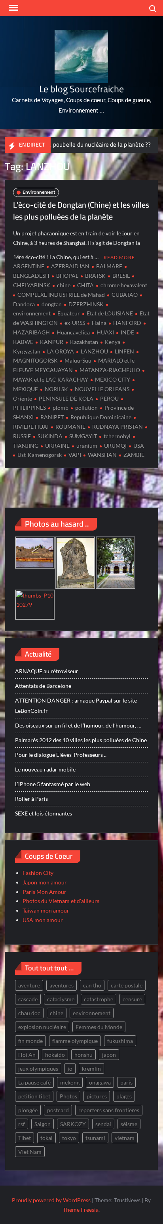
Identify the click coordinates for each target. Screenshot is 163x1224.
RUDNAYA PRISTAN (117, 426)
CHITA (85, 285)
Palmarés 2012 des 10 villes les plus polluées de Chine (81, 740)
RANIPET (52, 417)
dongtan (52, 304)
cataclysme (60, 999)
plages (124, 1096)
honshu (83, 1054)
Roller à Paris (31, 798)
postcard (58, 1110)
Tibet (24, 1137)
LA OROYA (60, 351)
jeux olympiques (38, 1068)
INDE (127, 332)
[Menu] (13, 8)
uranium (86, 445)
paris (126, 1082)
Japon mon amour (45, 882)
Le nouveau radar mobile (45, 769)
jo (70, 1068)
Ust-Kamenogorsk (39, 454)
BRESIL (121, 275)
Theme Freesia (81, 1209)
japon (109, 1054)
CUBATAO (125, 294)
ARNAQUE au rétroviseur (46, 671)
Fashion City (38, 872)
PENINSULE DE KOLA (66, 398)
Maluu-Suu (77, 360)
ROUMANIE (70, 426)
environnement (91, 1013)
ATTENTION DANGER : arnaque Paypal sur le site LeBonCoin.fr (76, 705)
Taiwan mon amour (46, 910)
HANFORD (127, 322)
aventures (61, 985)
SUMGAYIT (83, 436)
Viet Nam (30, 1151)
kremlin (91, 1068)
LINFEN (124, 351)
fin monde (30, 1040)
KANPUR (51, 341)
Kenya (112, 341)
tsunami (95, 1137)
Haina (99, 322)
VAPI (74, 454)
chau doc (29, 1013)
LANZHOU (94, 351)
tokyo (69, 1137)
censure (132, 999)
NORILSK (56, 389)
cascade (28, 999)
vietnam (125, 1137)
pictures (97, 1096)
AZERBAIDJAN (70, 266)
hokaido (55, 1054)
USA (138, 445)
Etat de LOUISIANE (110, 313)
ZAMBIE (133, 454)
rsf (21, 1124)
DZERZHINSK (86, 304)
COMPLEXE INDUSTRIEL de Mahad (61, 294)
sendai (103, 1124)
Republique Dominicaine (100, 417)
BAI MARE (109, 266)
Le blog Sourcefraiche (81, 89)
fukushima (120, 1040)
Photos (68, 1096)
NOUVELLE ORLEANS (102, 389)
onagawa (100, 1082)
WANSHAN (102, 454)
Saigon (42, 1124)
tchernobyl (117, 436)
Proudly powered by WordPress (51, 1200)
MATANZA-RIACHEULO (110, 370)
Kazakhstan (84, 341)
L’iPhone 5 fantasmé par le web (52, 784)
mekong (70, 1082)
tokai (46, 1137)
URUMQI (115, 445)
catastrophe (98, 999)
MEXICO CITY (112, 379)
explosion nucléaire (42, 1027)
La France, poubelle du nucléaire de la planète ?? (78, 144)
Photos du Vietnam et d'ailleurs (61, 900)
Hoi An (27, 1054)
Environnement (39, 192)
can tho (92, 985)
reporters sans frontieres (108, 1110)
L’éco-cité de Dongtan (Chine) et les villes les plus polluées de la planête (81, 210)
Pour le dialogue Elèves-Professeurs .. (60, 754)
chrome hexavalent (123, 285)
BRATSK (95, 275)
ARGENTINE (28, 266)
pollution (86, 407)
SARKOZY (73, 1124)
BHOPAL (67, 275)
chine (63, 285)
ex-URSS (74, 322)
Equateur (68, 313)
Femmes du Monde (99, 1027)
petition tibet (34, 1096)
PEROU (109, 398)
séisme (129, 1124)
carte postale (126, 985)
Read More (119, 257)
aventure (29, 985)
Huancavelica (73, 332)
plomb (60, 407)
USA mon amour (43, 920)
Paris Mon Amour (44, 891)
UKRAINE (57, 445)
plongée (28, 1110)
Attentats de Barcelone (43, 685)
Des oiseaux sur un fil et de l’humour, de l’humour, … (78, 725)
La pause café (34, 1082)
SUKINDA (50, 436)
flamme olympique (75, 1040)
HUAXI (105, 332)
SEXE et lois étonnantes (43, 813)
